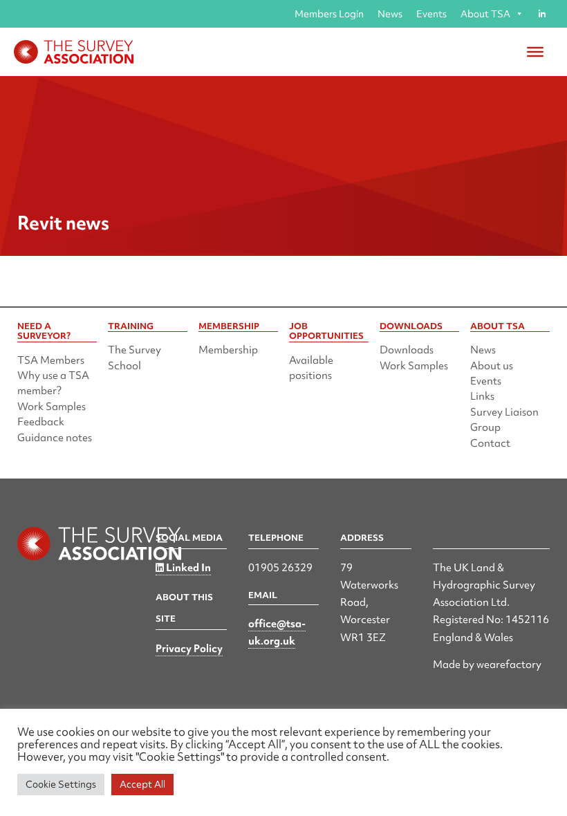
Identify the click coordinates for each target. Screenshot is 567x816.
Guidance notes (54, 438)
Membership (228, 350)
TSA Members (50, 360)
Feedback (40, 422)
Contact (490, 443)
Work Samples (51, 407)
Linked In (187, 568)
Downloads (407, 350)
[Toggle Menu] (535, 52)
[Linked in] (541, 14)
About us (491, 366)
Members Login (329, 14)
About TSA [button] (485, 14)
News (390, 14)
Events (431, 14)
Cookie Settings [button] (61, 784)
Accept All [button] (142, 784)
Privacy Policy (189, 649)
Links (482, 396)
